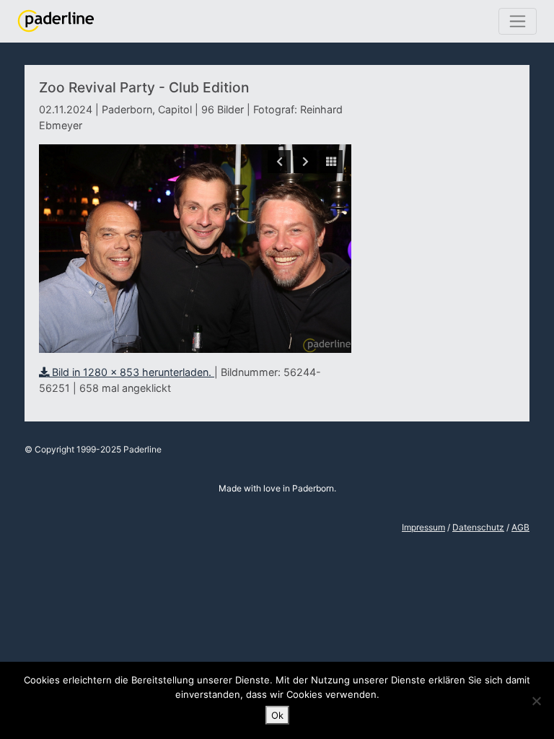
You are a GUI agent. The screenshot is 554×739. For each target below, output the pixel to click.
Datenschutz (478, 527)
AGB (520, 527)
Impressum (423, 527)
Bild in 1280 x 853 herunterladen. (131, 372)
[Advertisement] (440, 182)
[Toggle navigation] (517, 21)
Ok (277, 715)
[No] (536, 701)
